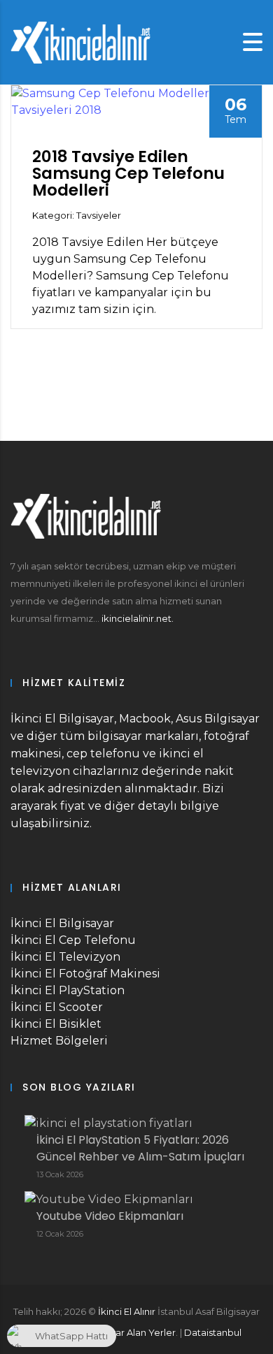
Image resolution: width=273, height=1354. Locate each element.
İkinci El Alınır (126, 1311)
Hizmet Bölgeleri (59, 1040)
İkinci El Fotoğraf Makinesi (85, 973)
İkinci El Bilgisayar (62, 923)
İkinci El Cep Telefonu (73, 940)
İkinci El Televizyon (65, 956)
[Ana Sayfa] (80, 41)
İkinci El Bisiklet (56, 1024)
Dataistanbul (212, 1332)
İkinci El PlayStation (67, 990)
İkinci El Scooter (56, 1007)
